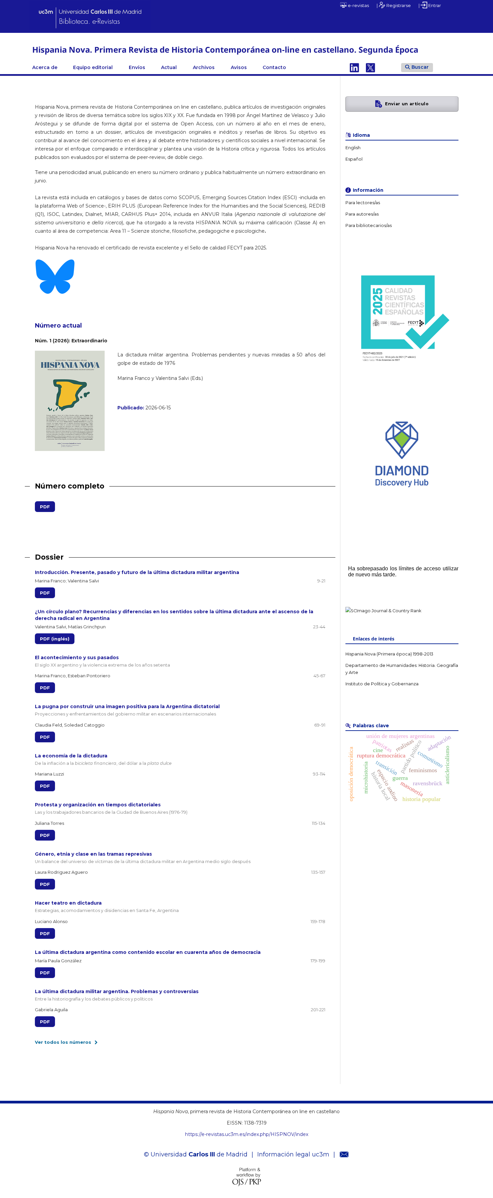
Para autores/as (362, 214)
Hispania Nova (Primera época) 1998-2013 (389, 654)
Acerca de (44, 67)
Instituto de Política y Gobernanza (382, 683)
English (353, 147)
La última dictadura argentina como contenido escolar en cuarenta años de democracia (148, 952)
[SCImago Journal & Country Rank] (383, 610)
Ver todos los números (63, 1042)
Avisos (239, 67)
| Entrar (430, 5)
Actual (169, 67)
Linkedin (354, 67)
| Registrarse (394, 5)
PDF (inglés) (54, 638)
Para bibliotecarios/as (368, 225)
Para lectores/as (362, 202)
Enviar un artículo (407, 103)
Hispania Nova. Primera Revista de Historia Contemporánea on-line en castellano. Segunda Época (225, 49)
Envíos (137, 67)
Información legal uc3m (293, 1154)
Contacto (274, 67)
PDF (42, 506)
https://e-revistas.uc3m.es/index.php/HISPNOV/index (246, 1134)
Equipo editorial (93, 67)
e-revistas (358, 5)
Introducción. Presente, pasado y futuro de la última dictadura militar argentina (137, 572)
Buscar (420, 67)
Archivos (204, 67)
